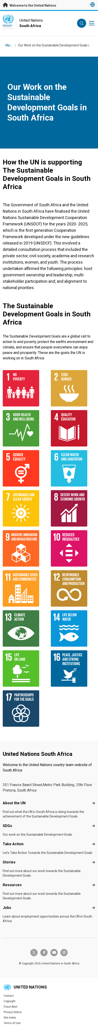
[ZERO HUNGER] (73, 388)
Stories (9, 862)
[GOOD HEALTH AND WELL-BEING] (25, 428)
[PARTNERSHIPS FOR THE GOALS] (25, 708)
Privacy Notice (13, 1012)
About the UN (14, 803)
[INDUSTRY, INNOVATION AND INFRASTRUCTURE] (25, 548)
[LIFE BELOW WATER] (73, 628)
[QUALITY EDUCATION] (73, 428)
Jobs (7, 907)
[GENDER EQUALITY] (25, 468)
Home (10, 45)
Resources (12, 885)
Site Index (10, 1017)
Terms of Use (12, 1023)
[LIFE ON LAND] (25, 668)
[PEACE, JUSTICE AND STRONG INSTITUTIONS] (73, 668)
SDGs (7, 826)
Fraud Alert (10, 1006)
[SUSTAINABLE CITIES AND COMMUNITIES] (25, 588)
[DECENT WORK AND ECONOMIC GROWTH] (73, 508)
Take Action (13, 844)
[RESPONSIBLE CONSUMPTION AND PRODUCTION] (73, 588)
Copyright (9, 1001)
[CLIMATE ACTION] (25, 628)
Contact (9, 995)
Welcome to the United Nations (32, 5)
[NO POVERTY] (25, 388)
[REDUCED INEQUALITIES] (73, 548)
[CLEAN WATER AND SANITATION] (73, 468)
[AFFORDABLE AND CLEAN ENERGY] (25, 508)
